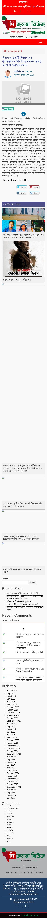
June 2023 (11, 795)
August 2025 (12, 723)
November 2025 (13, 715)
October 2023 (12, 784)
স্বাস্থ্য (8, 841)
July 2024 (11, 759)
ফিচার (9, 825)
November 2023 (13, 781)
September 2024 (14, 754)
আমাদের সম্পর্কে (31, 867)
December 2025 (13, 712)
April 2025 (11, 734)
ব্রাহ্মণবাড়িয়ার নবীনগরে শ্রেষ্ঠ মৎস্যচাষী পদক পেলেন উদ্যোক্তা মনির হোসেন (30, 678)
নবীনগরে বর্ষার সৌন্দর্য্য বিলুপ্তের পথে (20, 601)
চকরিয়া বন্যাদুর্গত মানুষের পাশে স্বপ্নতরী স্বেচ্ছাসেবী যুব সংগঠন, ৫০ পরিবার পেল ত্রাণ (21, 538)
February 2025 (13, 740)
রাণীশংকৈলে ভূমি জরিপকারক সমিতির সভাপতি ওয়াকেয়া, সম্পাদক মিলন (22, 505)
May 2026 (11, 699)
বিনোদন (9, 827)
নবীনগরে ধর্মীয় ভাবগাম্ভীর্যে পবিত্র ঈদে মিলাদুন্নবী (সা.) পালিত (30, 670)
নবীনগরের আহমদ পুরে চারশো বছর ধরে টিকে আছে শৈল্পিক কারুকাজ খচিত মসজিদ (25, 597)
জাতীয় (9, 819)
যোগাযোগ (39, 873)
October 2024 (12, 751)
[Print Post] (23, 114)
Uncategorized (15, 51)
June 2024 (11, 762)
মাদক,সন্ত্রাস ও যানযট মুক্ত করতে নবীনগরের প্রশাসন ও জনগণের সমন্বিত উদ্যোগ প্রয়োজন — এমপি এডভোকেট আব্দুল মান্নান (22, 468)
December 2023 (13, 778)
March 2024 (12, 770)
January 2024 (12, 776)
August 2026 (12, 690)
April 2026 (11, 701)
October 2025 (12, 718)
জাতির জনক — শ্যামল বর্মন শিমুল (17, 279)
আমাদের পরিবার (17, 867)
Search (5, 579)
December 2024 (13, 745)
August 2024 (12, 756)
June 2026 (11, 696)
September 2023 (14, 787)
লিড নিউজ (10, 833)
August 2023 (12, 789)
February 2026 (13, 707)
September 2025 (14, 721)
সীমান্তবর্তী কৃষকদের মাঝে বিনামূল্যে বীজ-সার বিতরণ (22, 570)
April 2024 (11, 767)
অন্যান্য (9, 811)
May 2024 (11, 765)
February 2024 (13, 773)
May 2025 (11, 732)
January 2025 (12, 743)
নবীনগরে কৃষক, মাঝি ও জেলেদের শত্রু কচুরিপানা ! (24, 593)
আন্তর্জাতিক (11, 816)
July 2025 (11, 726)
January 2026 (12, 710)
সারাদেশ (10, 838)
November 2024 (13, 748)
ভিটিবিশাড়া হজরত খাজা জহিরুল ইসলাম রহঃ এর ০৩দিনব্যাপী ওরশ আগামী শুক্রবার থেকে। (23, 236)
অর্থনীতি (9, 814)
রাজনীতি (10, 830)
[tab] (23, 625)
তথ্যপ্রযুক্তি (10, 822)
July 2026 (11, 693)
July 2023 (11, 792)
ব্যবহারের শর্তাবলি (27, 873)
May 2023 (11, 798)
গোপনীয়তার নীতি (12, 873)
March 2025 (12, 737)
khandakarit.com (30, 915)
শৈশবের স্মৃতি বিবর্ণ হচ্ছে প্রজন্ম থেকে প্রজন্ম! (22, 604)
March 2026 (12, 704)
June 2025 (11, 729)
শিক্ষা (8, 836)
